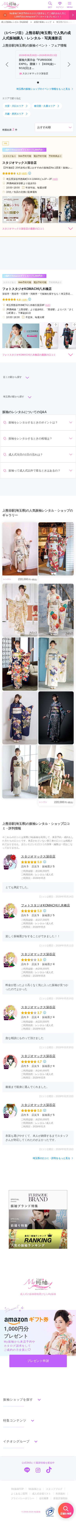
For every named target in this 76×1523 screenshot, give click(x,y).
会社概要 (44, 1498)
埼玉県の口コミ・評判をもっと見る (51, 1158)
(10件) (24, 300)
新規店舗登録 (60, 1498)
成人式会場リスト (41, 1493)
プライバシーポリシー (22, 1498)
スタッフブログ (54, 1489)
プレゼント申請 (38, 1361)
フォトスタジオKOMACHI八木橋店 (45, 905)
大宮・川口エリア (14, 106)
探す (50, 7)
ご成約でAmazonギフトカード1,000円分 (23, 150)
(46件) (24, 173)
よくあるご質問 (19, 1493)
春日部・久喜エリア (44, 106)
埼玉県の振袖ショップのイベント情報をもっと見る (43, 89)
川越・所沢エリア (14, 113)
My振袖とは (35, 1489)
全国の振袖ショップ (42, 22)
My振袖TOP (17, 1489)
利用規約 (60, 1493)
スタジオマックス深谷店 (38, 856)
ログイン (60, 7)
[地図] (55, 179)
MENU (69, 7)
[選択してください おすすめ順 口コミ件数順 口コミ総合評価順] (54, 127)
